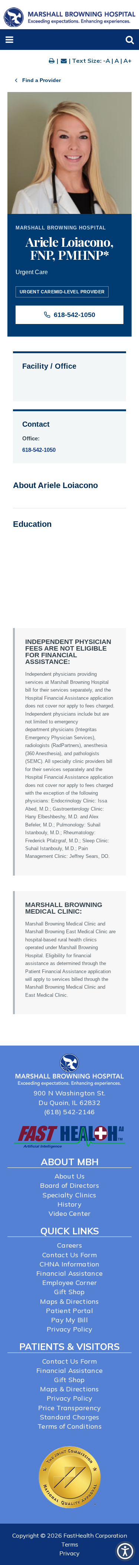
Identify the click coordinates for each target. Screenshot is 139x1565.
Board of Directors (69, 1185)
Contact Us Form (69, 1255)
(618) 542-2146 (69, 1112)
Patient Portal (69, 1310)
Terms (69, 1544)
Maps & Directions (69, 1301)
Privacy (69, 1553)
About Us (69, 1176)
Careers (69, 1245)
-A (106, 60)
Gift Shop (69, 1292)
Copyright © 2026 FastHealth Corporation (69, 1535)
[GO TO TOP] (126, 1558)
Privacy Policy (70, 1329)
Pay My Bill (69, 1320)
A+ (127, 60)
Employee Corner (69, 1282)
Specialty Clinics (69, 1195)
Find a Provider (41, 80)
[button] (9, 39)
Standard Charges (69, 1417)
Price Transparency (69, 1408)
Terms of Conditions (69, 1426)
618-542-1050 (74, 314)
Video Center (70, 1213)
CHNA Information (70, 1264)
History (69, 1204)
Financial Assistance (69, 1273)
